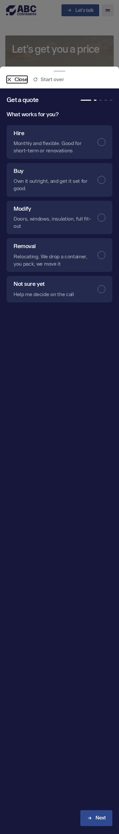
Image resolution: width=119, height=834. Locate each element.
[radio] (59, 142)
